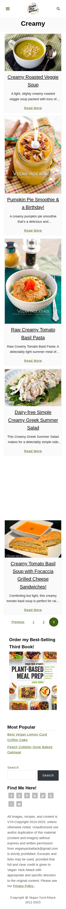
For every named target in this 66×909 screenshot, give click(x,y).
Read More (33, 108)
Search (13, 767)
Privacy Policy (23, 886)
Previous (18, 622)
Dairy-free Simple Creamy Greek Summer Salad (33, 419)
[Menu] (7, 9)
